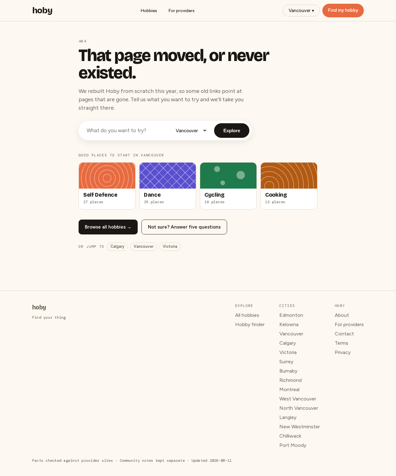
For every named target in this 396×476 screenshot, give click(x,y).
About (342, 315)
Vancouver (143, 246)
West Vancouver (297, 399)
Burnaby (288, 371)
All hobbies (247, 315)
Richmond (290, 380)
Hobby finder (250, 324)
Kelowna (289, 324)
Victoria (170, 246)
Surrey (286, 362)
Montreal (289, 389)
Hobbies (148, 10)
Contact (344, 334)
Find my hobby (343, 10)
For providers (181, 10)
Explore (231, 130)
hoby (42, 10)
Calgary (117, 246)
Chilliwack (290, 436)
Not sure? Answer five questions (184, 227)
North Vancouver (298, 408)
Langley (287, 417)
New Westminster (299, 427)
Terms (341, 343)
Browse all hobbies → (108, 227)
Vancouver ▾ (301, 10)
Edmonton (291, 315)
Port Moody (292, 445)
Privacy (343, 352)
